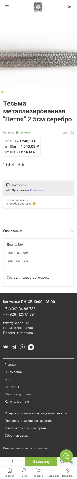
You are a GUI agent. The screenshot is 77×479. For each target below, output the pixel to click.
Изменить (36, 190)
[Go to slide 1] (2, 92)
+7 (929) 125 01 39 (18, 314)
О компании (14, 372)
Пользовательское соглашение (28, 421)
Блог (8, 379)
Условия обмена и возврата (25, 428)
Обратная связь (16, 435)
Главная (10, 364)
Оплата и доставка (18, 394)
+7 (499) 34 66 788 (19, 309)
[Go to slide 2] (5, 92)
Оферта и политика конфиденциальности (36, 413)
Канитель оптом (17, 401)
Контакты (12, 387)
